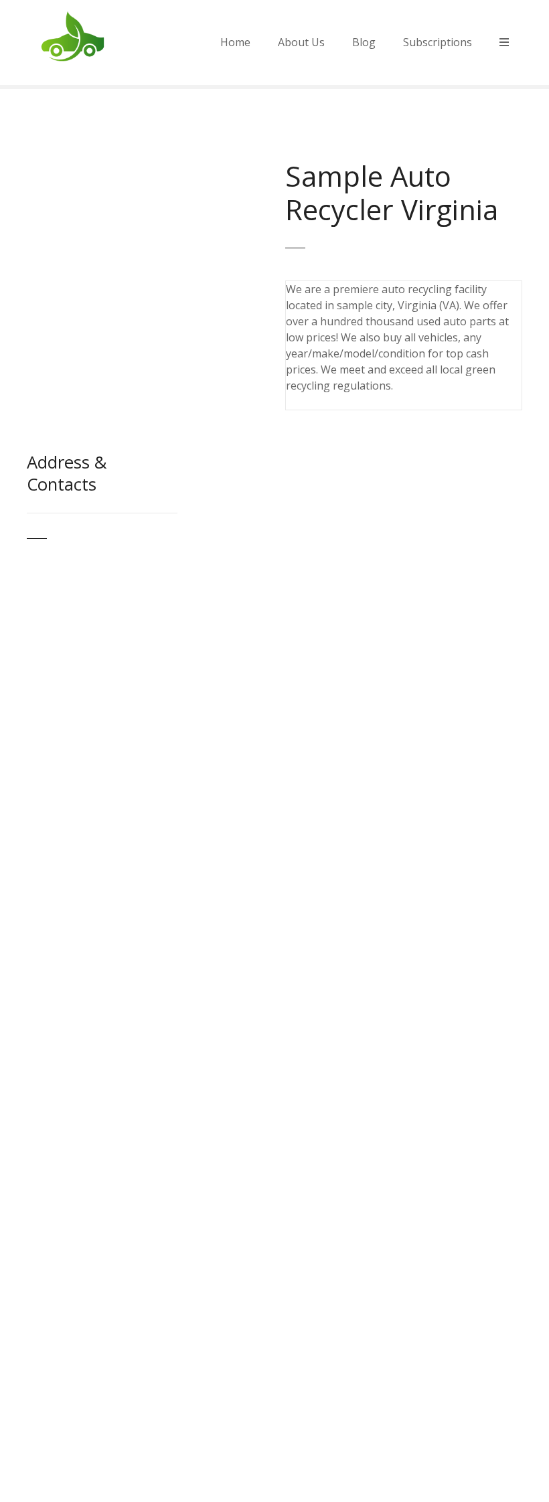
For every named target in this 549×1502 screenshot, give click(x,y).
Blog (364, 42)
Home (235, 42)
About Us (301, 42)
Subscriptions (437, 42)
